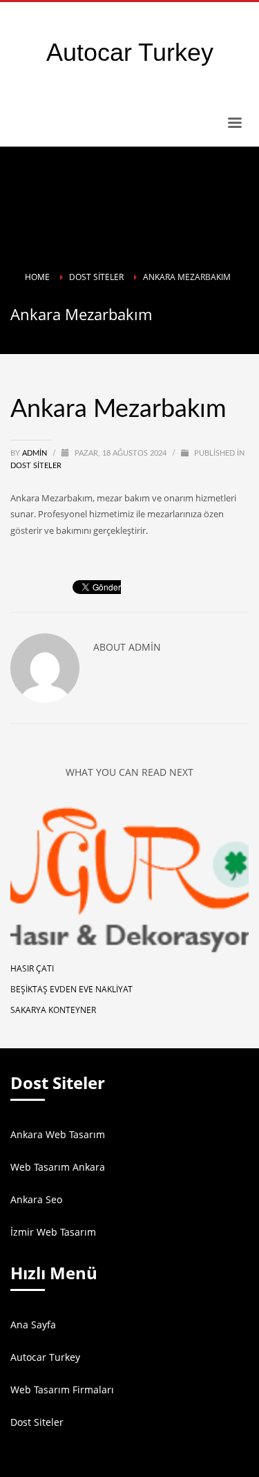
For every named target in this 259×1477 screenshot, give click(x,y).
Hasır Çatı (32, 968)
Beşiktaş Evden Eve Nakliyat (71, 989)
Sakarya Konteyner (53, 1010)
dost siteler (35, 466)
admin (35, 453)
